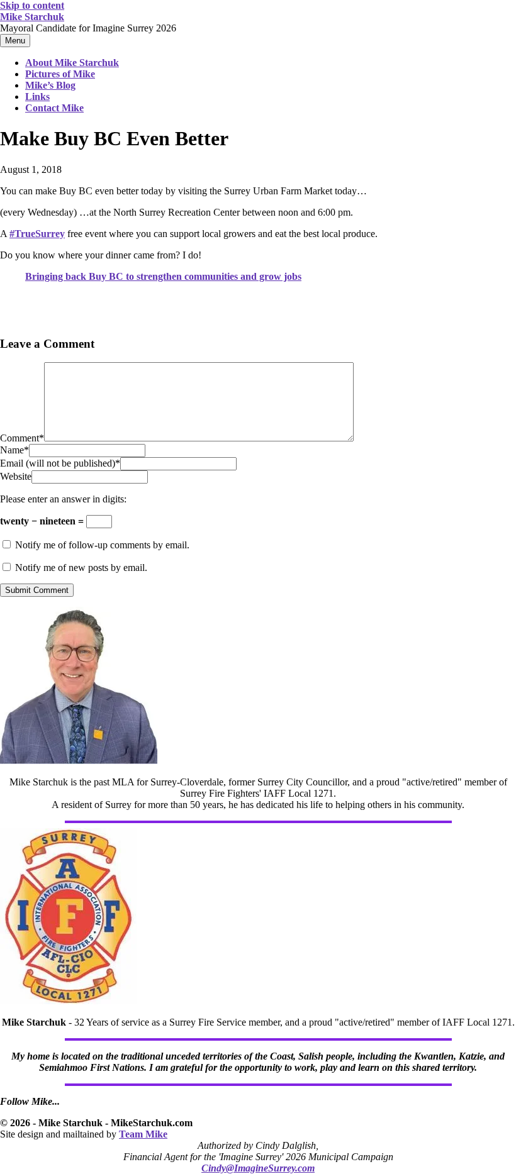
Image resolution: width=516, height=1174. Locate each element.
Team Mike (143, 1134)
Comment (22, 438)
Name (14, 450)
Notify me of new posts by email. (81, 567)
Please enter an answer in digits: (63, 499)
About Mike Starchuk (72, 62)
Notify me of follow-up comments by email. (102, 545)
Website (15, 476)
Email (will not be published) (60, 463)
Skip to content (32, 5)
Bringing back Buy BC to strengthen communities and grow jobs (163, 276)
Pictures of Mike (60, 74)
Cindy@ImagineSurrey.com (258, 1168)
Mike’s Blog (50, 85)
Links (37, 96)
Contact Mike (54, 107)
